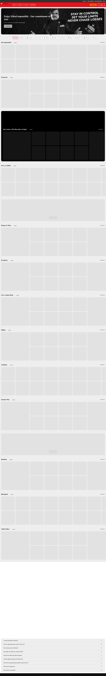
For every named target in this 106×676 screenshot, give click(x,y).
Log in (101, 4)
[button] (10, 37)
